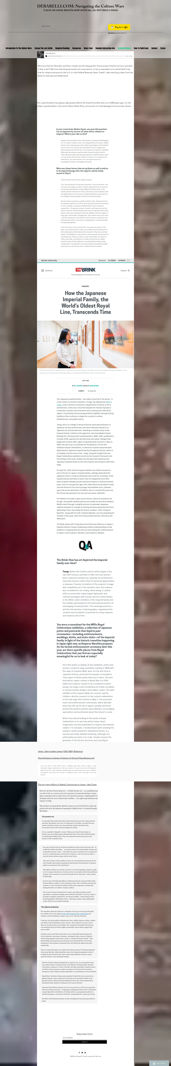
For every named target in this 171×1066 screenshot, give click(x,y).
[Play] (46, 56)
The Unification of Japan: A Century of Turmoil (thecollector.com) (66, 758)
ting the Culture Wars (105, 6)
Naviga (81, 6)
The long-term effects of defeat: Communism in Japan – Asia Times (67, 784)
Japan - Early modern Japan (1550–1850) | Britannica (60, 751)
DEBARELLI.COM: (56, 6)
